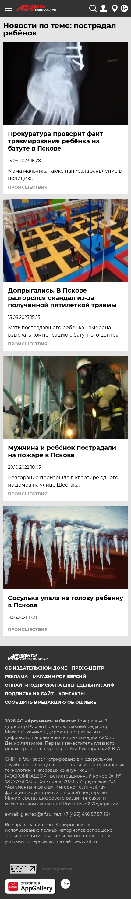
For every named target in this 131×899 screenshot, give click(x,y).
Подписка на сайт (29, 693)
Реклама (16, 676)
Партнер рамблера (57, 869)
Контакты (71, 693)
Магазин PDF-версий (59, 676)
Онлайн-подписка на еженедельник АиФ (59, 685)
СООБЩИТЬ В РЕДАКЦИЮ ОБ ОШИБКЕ (50, 702)
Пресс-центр (88, 668)
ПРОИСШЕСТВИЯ (28, 187)
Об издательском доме (36, 668)
